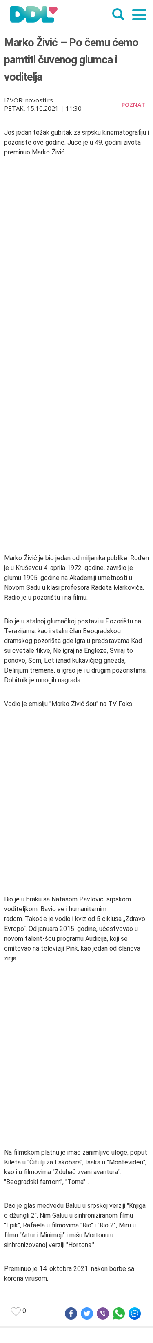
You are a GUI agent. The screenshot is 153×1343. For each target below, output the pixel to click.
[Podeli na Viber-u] (103, 1313)
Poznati (134, 104)
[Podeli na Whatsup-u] (119, 1313)
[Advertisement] (76, 448)
